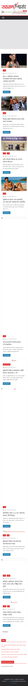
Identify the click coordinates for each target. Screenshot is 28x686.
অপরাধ (8, 153)
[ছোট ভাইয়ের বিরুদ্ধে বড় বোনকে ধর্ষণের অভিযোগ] (14, 144)
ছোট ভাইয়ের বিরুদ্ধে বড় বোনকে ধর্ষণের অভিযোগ (12, 160)
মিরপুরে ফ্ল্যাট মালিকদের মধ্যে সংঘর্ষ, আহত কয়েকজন (13, 120)
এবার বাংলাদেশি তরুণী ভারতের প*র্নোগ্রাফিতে (12, 343)
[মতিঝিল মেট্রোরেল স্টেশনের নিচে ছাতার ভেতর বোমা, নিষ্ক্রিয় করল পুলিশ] (14, 566)
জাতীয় (8, 535)
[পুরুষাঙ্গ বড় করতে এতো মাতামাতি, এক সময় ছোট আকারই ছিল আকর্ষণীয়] (14, 184)
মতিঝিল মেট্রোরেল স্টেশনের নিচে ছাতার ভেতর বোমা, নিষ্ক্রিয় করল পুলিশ (13, 583)
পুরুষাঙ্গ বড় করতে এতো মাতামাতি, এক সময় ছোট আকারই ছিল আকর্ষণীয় (14, 200)
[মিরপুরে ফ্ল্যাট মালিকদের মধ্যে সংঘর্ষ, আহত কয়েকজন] (14, 103)
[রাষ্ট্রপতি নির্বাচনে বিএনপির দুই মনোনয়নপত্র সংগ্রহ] (14, 532)
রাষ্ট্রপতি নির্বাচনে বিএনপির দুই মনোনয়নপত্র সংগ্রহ (12, 542)
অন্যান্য (4, 70)
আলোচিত (8, 575)
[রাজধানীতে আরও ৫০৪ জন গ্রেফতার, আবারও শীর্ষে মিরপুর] (14, 446)
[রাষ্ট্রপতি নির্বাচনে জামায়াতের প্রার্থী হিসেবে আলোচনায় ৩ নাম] (14, 361)
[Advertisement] (14, 34)
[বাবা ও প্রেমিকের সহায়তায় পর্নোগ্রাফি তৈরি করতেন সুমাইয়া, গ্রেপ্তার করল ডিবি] (14, 61)
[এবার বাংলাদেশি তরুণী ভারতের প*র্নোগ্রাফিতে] (14, 275)
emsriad (14, 73)
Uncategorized (6, 364)
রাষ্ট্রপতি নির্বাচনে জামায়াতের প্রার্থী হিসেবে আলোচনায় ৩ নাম (13, 371)
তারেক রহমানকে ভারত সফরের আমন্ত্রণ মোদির (12, 613)
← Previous (4, 632)
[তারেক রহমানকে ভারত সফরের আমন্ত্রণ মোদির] (14, 603)
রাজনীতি (4, 535)
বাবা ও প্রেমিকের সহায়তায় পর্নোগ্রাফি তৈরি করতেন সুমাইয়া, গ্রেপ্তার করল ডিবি (12, 78)
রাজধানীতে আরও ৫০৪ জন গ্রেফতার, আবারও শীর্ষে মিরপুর (14, 513)
